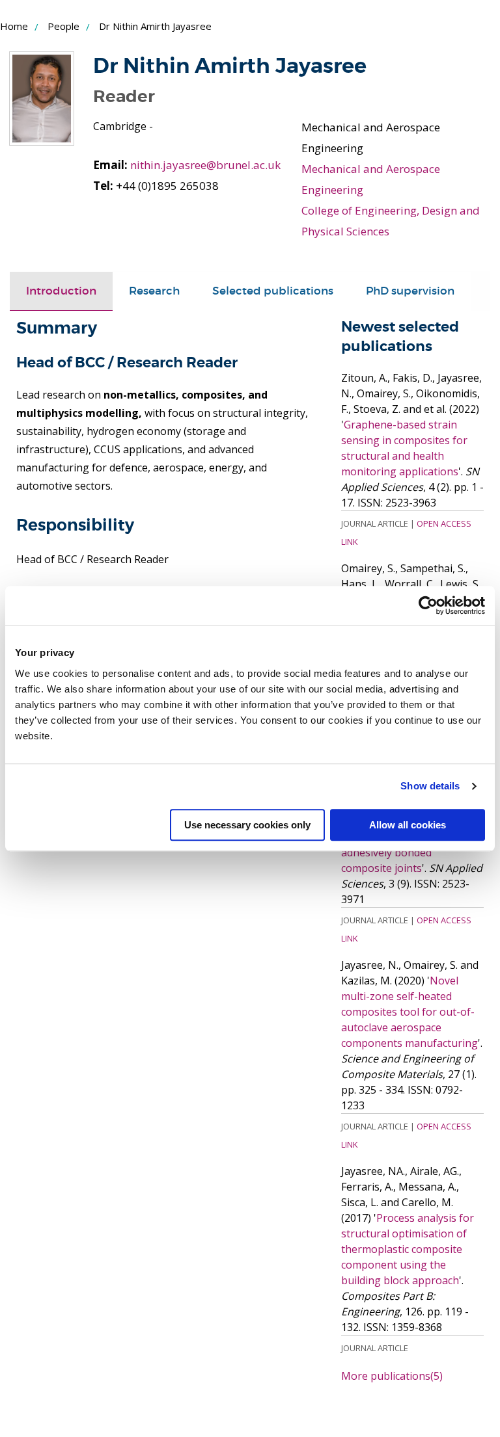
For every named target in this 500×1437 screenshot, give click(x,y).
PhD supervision (410, 291)
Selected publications (272, 291)
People (63, 26)
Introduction (61, 291)
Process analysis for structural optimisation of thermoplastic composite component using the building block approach (407, 1249)
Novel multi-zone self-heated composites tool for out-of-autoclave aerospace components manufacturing (409, 1011)
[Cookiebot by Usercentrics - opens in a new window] (428, 605)
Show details (430, 785)
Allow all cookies (407, 824)
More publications (392, 1376)
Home (14, 26)
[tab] (61, 291)
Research (154, 291)
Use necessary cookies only (247, 824)
